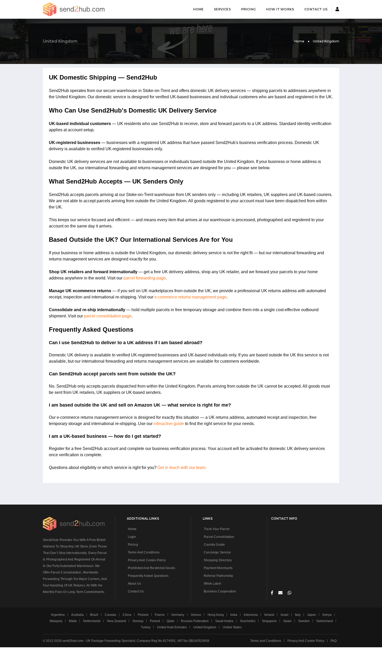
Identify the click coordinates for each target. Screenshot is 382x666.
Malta (73, 621)
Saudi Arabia (224, 621)
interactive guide (169, 423)
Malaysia (56, 621)
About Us (134, 583)
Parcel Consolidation (219, 537)
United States (232, 627)
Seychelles (247, 621)
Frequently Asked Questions (148, 576)
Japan (311, 615)
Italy (298, 615)
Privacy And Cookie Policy (305, 641)
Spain (287, 621)
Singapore (269, 621)
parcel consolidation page (107, 316)
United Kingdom (204, 627)
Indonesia (251, 615)
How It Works (280, 9)
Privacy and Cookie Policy (147, 560)
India (233, 615)
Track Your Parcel (216, 529)
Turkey (145, 627)
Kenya (327, 615)
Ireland (269, 615)
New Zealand (116, 621)
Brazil (94, 615)
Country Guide (214, 544)
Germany (177, 615)
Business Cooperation (220, 591)
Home (198, 9)
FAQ (334, 641)
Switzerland (324, 621)
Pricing (248, 9)
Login (132, 537)
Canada (110, 615)
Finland (143, 615)
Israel (284, 615)
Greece (196, 615)
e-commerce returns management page (190, 297)
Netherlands (92, 621)
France (160, 615)
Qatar (170, 621)
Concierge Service (217, 552)
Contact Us (315, 9)
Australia (77, 615)
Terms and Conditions (144, 552)
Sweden (304, 621)
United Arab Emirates (172, 627)
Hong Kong (216, 615)
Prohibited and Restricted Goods (151, 568)
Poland (155, 621)
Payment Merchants (218, 568)
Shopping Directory (218, 560)
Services (222, 9)
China (127, 615)
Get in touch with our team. (181, 467)
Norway (138, 621)
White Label (212, 583)
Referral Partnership (218, 576)
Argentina (58, 615)
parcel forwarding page (144, 278)
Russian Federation (195, 621)
